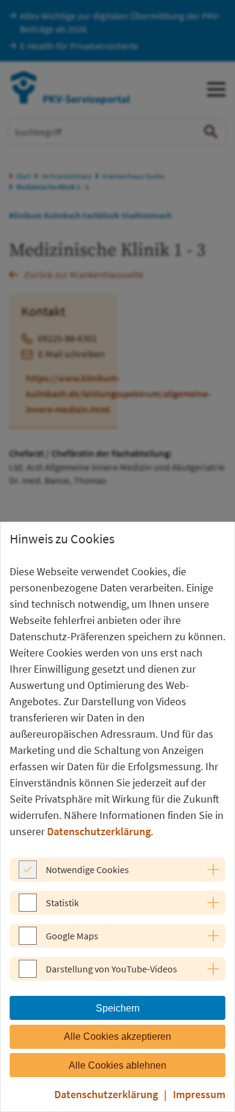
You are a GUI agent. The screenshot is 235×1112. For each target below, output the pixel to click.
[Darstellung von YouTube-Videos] (28, 974)
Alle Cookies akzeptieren (117, 1036)
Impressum (199, 1094)
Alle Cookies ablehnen (117, 1065)
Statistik (62, 903)
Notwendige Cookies (87, 869)
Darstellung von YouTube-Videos (111, 969)
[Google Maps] (28, 941)
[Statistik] (28, 908)
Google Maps (72, 936)
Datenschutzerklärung (99, 831)
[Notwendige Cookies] (28, 875)
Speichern (118, 1008)
